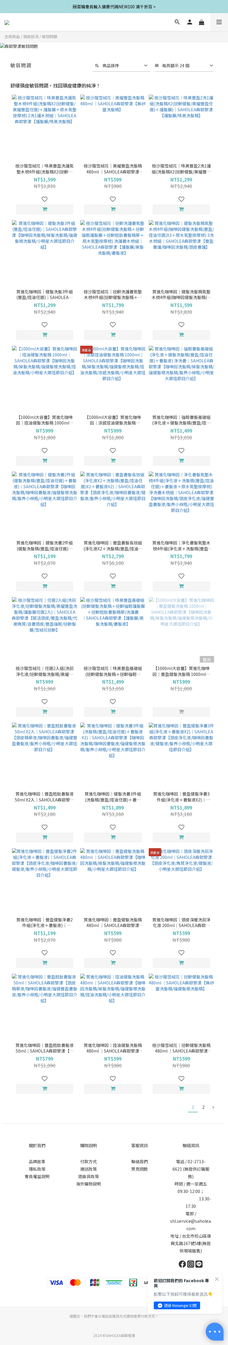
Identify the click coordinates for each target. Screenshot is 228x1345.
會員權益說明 (37, 1176)
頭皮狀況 (31, 36)
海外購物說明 (88, 1184)
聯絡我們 (139, 1161)
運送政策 (88, 1169)
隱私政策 (37, 1169)
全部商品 (12, 36)
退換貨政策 (88, 1176)
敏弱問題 (49, 36)
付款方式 (88, 1161)
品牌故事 (37, 1161)
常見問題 (139, 1169)
